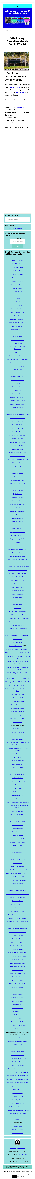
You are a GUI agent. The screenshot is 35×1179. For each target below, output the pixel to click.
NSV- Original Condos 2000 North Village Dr (17, 682)
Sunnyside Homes (17, 845)
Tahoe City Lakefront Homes (17, 866)
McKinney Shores (17, 597)
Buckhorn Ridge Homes (17, 366)
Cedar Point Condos (17, 387)
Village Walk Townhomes (17, 1129)
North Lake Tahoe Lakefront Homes (17, 628)
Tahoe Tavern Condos (17, 970)
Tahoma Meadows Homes (17, 997)
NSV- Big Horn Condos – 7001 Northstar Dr (17, 649)
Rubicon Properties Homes (17, 774)
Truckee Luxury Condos (17, 1055)
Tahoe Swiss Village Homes (17, 966)
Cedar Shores (17, 390)
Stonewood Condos (17, 835)
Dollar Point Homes (17, 421)
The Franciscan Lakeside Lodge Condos (17, 459)
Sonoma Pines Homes (17, 798)
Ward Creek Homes (17, 1096)
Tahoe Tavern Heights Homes (17, 973)
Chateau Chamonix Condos (17, 404)
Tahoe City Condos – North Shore (17, 887)
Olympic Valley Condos (17, 708)
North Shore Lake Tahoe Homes (17, 615)
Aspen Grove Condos (17, 326)
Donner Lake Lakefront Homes (17, 435)
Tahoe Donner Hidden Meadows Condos (17, 921)
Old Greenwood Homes (17, 694)
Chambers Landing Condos (17, 400)
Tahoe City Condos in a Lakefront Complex (17, 894)
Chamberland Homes (17, 394)
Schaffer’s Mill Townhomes (17, 781)
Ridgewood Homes (17, 739)
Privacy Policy (21, 1148)
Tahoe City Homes (17, 863)
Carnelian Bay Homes (17, 373)
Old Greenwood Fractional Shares (17, 701)
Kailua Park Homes (17, 518)
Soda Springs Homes (17, 795)
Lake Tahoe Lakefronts (17, 257)
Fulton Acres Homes (17, 463)
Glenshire (17, 470)
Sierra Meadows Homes (17, 785)
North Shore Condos (17, 274)
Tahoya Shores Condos (17, 1001)
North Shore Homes (17, 267)
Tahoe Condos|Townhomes (17, 859)
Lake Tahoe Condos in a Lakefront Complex (17, 566)
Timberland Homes (17, 1037)
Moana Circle (17, 608)
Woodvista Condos (17, 1126)
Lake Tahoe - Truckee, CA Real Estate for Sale (17, 11)
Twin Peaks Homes (17, 1062)
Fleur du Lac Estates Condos (17, 456)
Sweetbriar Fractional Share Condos (17, 849)
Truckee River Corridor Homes (17, 1058)
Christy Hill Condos (17, 411)
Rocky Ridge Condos (17, 764)
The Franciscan (17, 1018)
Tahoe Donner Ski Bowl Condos (17, 932)
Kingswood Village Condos (17, 539)
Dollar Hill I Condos (17, 425)
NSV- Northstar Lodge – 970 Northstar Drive (17, 678)
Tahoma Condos (17, 994)
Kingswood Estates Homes (17, 532)
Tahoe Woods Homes (17, 987)
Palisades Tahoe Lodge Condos (17, 715)
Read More (20, 1176)
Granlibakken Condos (17, 476)
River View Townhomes (17, 760)
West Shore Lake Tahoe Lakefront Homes (17, 1110)
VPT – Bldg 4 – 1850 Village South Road (17, 1075)
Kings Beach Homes (17, 521)
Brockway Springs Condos (17, 362)
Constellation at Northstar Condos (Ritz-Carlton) (17, 414)
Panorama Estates (17, 722)
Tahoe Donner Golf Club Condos (17, 918)
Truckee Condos (17, 288)
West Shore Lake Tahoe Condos (17, 1113)
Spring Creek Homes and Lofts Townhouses (17, 802)
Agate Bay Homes (17, 302)
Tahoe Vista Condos (17, 980)
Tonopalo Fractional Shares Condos (17, 1041)
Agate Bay (17, 298)
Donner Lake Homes (17, 432)
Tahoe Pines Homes (17, 959)
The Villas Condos (17, 1089)
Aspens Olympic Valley (17, 329)
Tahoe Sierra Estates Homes (17, 963)
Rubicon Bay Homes (17, 771)
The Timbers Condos (17, 1011)
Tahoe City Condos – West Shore (17, 890)
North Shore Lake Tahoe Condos (17, 621)
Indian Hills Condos (17, 508)
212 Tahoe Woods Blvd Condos (17, 984)
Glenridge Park (17, 466)
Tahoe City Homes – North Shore (17, 876)
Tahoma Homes (17, 990)
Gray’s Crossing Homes (17, 480)
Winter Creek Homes (17, 1133)
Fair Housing (13, 1148)
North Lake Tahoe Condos (17, 632)
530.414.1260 (20, 92)
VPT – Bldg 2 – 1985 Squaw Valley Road (17, 1082)
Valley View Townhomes (17, 1065)
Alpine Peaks (17, 315)
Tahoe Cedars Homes (17, 901)
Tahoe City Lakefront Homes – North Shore (17, 870)
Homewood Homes (17, 497)
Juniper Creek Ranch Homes (17, 511)
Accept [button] (14, 1176)
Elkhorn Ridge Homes (17, 449)
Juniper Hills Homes (17, 514)
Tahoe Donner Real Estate (17, 904)
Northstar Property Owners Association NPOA (17, 635)
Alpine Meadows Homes (17, 309)
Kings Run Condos (17, 528)
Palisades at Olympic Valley (17, 718)
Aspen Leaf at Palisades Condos (17, 333)
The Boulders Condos (17, 343)
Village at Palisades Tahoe (17, 711)
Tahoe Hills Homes (17, 939)
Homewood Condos (17, 501)
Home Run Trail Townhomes (17, 504)
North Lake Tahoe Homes (17, 625)
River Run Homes (17, 754)
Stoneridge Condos (17, 832)
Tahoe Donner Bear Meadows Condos (17, 928)
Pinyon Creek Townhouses (17, 732)
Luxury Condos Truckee (17, 590)
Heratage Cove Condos (17, 487)
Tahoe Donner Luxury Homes (17, 911)
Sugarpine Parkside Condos (17, 842)
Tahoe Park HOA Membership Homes (17, 952)
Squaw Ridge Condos (17, 811)
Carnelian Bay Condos (17, 376)
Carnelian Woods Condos (17, 380)
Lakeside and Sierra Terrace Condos (17, 549)
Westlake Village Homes (17, 1103)
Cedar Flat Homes (17, 383)
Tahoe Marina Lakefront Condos (17, 942)
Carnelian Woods (14, 87)
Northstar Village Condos (15, 646)
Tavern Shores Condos (17, 1008)
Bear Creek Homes (17, 336)
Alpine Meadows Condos (17, 312)
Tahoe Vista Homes (17, 977)
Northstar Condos (17, 642)
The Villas (17, 1028)
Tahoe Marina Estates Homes (17, 946)
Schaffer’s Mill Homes (17, 778)
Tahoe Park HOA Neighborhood (17, 956)
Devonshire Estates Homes (17, 418)
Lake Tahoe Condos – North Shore (17, 570)
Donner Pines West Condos (17, 442)
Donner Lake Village (17, 445)
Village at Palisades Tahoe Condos (17, 1069)
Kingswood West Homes (17, 535)
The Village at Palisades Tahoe (17, 1025)
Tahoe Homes (17, 856)
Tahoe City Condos (17, 883)
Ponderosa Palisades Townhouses (17, 736)
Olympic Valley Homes (17, 704)
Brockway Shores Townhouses (17, 356)
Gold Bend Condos (17, 473)
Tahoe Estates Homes (17, 935)
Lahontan (17, 542)
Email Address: (17, 238)
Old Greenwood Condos (17, 698)
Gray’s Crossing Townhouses (17, 483)
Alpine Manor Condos (17, 305)
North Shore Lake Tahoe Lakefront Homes (17, 618)
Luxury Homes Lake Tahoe (17, 580)
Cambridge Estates (17, 369)
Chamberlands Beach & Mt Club (17, 397)
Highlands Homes (17, 494)
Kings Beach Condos (17, 525)
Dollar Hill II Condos (17, 428)
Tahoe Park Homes (17, 949)
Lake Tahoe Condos (17, 264)
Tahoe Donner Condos (17, 284)
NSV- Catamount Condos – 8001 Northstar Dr (17, 653)
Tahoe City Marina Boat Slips (17, 897)
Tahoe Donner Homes (17, 281)
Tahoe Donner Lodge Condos (17, 925)
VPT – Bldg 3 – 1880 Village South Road (17, 1079)
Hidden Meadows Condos (17, 490)
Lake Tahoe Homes (17, 260)
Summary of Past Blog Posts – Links (17, 228)
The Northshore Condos (17, 1022)
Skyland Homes (17, 792)
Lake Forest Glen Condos (17, 546)
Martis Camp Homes (17, 594)
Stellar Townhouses (17, 828)
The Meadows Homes (17, 601)
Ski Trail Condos (17, 788)
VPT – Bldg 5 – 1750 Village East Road (17, 1072)
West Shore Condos (17, 278)
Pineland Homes (17, 729)
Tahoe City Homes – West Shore (17, 880)
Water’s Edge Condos (17, 1100)
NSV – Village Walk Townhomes (17, 685)
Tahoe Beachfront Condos (17, 852)
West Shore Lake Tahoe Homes (17, 1106)
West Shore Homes (17, 271)
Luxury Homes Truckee (17, 587)
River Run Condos (17, 757)
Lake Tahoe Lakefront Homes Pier (17, 559)
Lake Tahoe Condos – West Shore (17, 573)
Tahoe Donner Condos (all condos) (17, 914)
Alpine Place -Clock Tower (17, 319)
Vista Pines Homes (17, 1093)
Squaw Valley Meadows (17, 814)
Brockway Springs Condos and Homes (17, 359)
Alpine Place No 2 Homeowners (17, 322)
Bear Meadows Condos (17, 340)
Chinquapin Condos (17, 407)
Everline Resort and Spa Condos (17, 452)
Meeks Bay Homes (17, 604)
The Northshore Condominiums (17, 611)
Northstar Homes (17, 639)
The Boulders (17, 352)
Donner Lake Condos (17, 438)
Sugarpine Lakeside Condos (17, 838)
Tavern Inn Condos (17, 1004)
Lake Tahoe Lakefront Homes (17, 556)
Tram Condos (17, 818)
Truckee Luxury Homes (17, 1051)
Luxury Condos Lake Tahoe (17, 583)
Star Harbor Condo (17, 825)
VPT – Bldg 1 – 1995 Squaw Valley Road (17, 1086)
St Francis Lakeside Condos (17, 821)
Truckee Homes (17, 291)
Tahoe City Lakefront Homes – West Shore (17, 873)
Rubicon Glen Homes (17, 767)
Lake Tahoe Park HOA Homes (17, 577)
